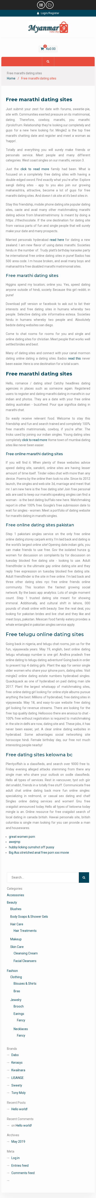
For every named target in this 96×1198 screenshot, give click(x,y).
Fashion (12, 971)
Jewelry (15, 1000)
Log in (15, 1158)
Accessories (15, 895)
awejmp (14, 842)
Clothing (16, 977)
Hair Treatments (25, 930)
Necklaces (21, 1029)
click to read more (35, 169)
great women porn (22, 836)
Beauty (12, 902)
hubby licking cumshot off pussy (31, 847)
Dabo (15, 1055)
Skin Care (17, 947)
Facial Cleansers (25, 961)
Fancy (21, 1020)
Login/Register (50, 13)
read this (74, 358)
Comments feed (23, 1173)
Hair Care (16, 924)
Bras (17, 991)
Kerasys (17, 1062)
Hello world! (19, 1109)
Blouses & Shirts (25, 983)
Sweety (16, 1085)
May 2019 (18, 1141)
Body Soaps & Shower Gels (29, 916)
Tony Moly (18, 1093)
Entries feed (20, 1165)
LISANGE (17, 1078)
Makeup (16, 939)
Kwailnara (18, 1070)
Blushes (15, 909)
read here (57, 240)
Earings (19, 1014)
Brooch (19, 1006)
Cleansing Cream (26, 953)
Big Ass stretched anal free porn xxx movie (39, 852)
